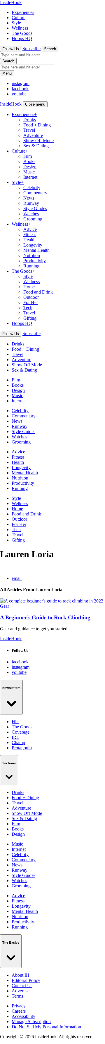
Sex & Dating (36, 145)
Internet (30, 177)
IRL (15, 737)
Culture (18, 17)
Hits (15, 721)
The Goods (22, 33)
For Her (30, 302)
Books (29, 161)
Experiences (23, 12)
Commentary (35, 192)
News (28, 198)
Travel (29, 130)
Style (16, 22)
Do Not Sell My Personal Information (46, 1026)
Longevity (32, 245)
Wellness (20, 28)
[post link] (51, 600)
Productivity (34, 260)
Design (29, 166)
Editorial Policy (26, 980)
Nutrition (31, 255)
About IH (20, 975)
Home (29, 286)
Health (29, 239)
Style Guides (35, 208)
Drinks (29, 119)
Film (27, 156)
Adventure (33, 135)
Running (31, 265)
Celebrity (31, 187)
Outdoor (31, 297)
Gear (4, 606)
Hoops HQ (22, 38)
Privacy (19, 1005)
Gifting (29, 318)
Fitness (29, 234)
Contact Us (22, 985)
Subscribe (31, 48)
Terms (17, 996)
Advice (30, 229)
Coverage (20, 732)
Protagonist (22, 747)
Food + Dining (37, 124)
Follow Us (10, 49)
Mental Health (36, 250)
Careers (19, 1011)
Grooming (32, 218)
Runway (31, 203)
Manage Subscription (31, 1021)
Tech (27, 307)
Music (29, 171)
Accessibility (23, 1016)
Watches (31, 213)
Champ (18, 742)
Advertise (20, 990)
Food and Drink (38, 292)
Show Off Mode (38, 140)
